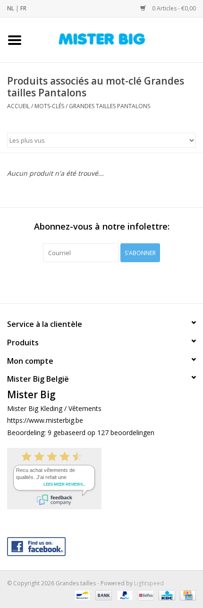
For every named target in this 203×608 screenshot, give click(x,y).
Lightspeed (149, 583)
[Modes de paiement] (81, 595)
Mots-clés (49, 106)
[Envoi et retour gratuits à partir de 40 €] (116, 38)
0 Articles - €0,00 (173, 8)
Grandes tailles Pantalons (109, 106)
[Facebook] (101, 544)
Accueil (18, 106)
